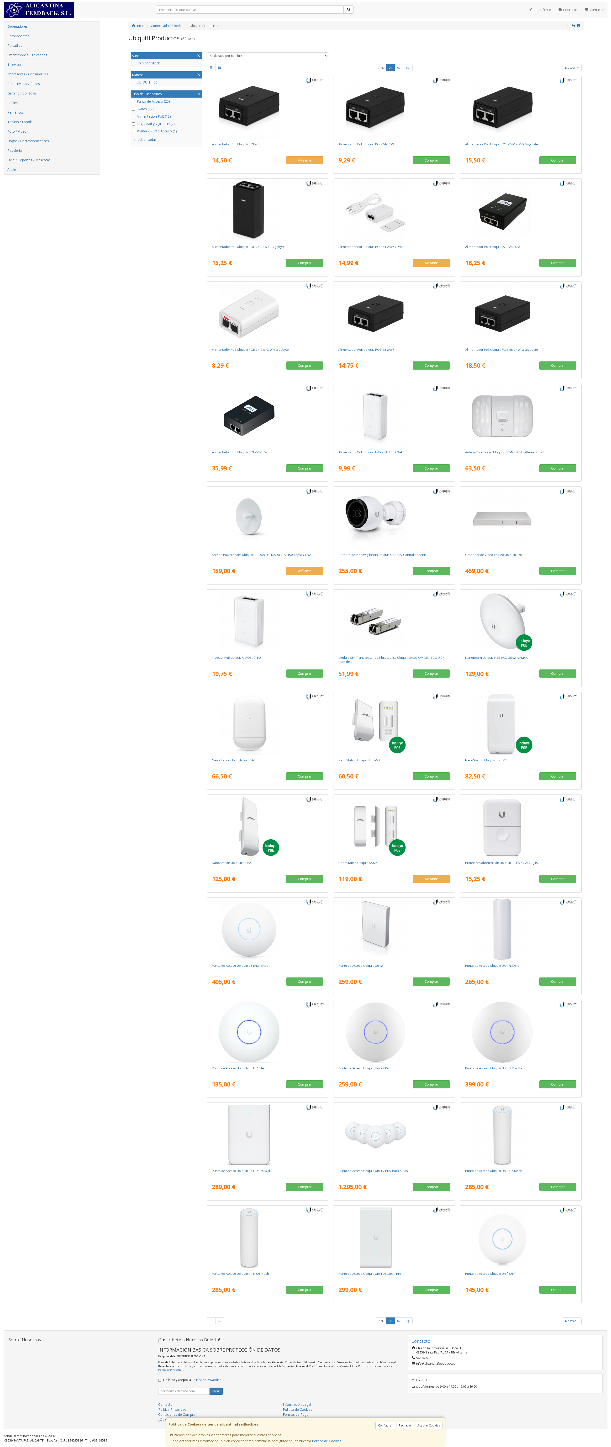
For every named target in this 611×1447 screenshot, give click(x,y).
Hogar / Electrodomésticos (28, 141)
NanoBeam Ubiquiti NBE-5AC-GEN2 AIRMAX (496, 657)
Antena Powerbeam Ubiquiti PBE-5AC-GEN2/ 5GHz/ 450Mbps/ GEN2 (261, 555)
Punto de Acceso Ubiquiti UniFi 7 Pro (364, 1068)
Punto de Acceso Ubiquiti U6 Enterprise (240, 965)
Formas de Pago (296, 1414)
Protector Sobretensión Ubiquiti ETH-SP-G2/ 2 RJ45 (501, 863)
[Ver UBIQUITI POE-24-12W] (394, 108)
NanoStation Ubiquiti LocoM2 (359, 760)
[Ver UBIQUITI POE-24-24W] (267, 108)
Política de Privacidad (169, 1369)
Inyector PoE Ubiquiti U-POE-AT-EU (236, 657)
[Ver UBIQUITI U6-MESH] (520, 1134)
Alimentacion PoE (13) (154, 116)
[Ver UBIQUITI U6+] (520, 1237)
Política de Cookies (326, 1441)
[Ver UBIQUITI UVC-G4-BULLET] (394, 518)
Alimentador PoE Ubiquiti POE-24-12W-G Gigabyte (501, 144)
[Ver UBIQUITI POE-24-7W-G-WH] (267, 313)
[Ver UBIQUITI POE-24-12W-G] (520, 108)
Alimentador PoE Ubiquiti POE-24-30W (493, 247)
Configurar (385, 1425)
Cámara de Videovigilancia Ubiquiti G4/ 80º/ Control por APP (382, 555)
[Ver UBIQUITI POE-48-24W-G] (520, 313)
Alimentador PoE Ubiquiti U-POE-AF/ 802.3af (370, 452)
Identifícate (542, 9)
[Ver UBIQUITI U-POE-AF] (394, 416)
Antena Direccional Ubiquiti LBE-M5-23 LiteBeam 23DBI (504, 452)
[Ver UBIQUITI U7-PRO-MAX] (520, 1032)
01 (390, 68)
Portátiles (14, 45)
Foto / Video (16, 131)
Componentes (18, 36)
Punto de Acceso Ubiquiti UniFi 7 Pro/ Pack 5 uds (373, 1171)
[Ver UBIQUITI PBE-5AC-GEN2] (267, 518)
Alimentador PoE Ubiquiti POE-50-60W (239, 452)
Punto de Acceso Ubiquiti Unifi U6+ (490, 1273)
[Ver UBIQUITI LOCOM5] (520, 724)
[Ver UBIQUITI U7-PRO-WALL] (267, 1134)
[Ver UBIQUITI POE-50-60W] (267, 416)
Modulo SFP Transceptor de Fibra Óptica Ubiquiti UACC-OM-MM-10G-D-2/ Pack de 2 (391, 659)
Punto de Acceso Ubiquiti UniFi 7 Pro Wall (241, 1171)
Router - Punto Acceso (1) (157, 131)
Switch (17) (145, 109)
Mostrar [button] (571, 68)
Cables (12, 102)
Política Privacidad (172, 1409)
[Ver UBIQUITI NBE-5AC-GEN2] (520, 621)
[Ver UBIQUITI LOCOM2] (394, 724)
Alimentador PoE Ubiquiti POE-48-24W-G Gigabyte (501, 349)
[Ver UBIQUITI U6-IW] (394, 929)
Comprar (431, 160)
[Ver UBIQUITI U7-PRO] (394, 1032)
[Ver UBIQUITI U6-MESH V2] (267, 1237)
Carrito (595, 9)
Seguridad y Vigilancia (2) (156, 123)
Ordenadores (17, 26)
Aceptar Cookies (428, 1425)
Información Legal (297, 1404)
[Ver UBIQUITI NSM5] (394, 826)
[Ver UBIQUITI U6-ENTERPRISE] (267, 929)
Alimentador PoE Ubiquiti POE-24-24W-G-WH (370, 247)
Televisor (14, 64)
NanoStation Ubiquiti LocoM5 (486, 760)
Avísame (304, 160)
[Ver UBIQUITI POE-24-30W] (520, 210)
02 (398, 68)
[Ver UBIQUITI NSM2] (267, 826)
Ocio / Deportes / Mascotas (29, 160)
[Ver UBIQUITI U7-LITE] (267, 1032)
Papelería (14, 150)
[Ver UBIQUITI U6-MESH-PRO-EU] (394, 1237)
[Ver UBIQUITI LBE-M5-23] (520, 416)
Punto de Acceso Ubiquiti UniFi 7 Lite (238, 1068)
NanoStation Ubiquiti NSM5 (358, 863)
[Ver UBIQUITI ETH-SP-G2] (520, 826)
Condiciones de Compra (176, 1414)
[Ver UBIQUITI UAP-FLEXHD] (520, 929)
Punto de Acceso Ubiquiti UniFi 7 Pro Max (494, 1068)
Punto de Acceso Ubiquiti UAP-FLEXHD (492, 965)
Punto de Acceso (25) (153, 101)
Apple (11, 169)
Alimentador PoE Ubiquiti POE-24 (236, 144)
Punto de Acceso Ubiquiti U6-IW (361, 965)
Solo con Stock (148, 63)
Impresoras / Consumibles (27, 74)
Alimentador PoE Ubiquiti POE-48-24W (366, 349)
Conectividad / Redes (23, 83)
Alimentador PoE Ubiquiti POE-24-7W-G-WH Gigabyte (250, 349)
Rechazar (405, 1425)
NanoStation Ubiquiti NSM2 (231, 863)
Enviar (216, 1391)
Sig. (408, 68)
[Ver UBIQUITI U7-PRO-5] (394, 1134)
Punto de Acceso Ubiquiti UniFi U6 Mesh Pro (369, 1273)
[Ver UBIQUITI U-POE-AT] (267, 621)
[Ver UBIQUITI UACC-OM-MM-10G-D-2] (394, 621)
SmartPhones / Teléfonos (27, 55)
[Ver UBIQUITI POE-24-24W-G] (267, 210)
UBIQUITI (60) (147, 82)
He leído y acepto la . (192, 1380)
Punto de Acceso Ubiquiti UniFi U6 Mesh (493, 1171)
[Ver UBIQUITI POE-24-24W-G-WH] (394, 210)
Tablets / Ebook (19, 122)
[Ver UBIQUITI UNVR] (520, 518)
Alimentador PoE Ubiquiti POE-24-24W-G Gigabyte (248, 247)
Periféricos (15, 112)
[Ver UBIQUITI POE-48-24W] (394, 313)
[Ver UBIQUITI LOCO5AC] (267, 724)
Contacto (569, 9)
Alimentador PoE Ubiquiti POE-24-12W (366, 144)
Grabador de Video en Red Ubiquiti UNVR (495, 555)
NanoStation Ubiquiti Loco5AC (233, 760)
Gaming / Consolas (22, 93)
